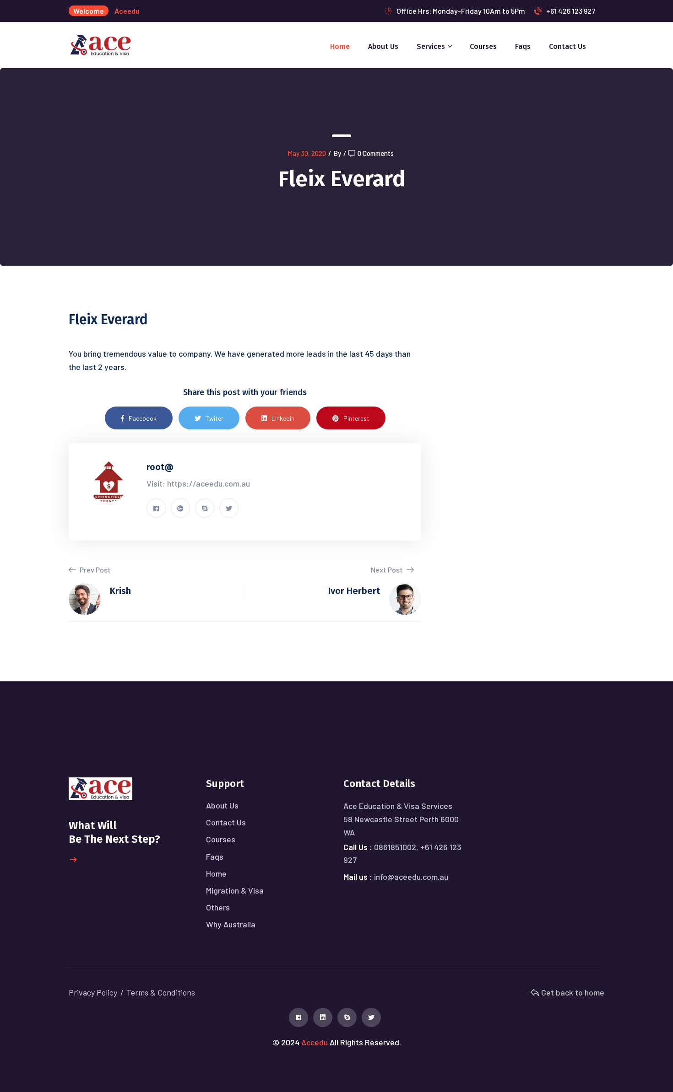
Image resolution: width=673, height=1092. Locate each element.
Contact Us (567, 46)
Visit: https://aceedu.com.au (198, 483)
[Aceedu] (100, 44)
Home (340, 46)
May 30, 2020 (307, 153)
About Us (383, 46)
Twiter (214, 418)
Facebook (143, 418)
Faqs (523, 46)
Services (431, 46)
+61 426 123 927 (570, 10)
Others (218, 907)
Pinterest (356, 418)
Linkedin (282, 418)
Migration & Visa (235, 890)
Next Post (387, 569)
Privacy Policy (93, 992)
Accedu (314, 1042)
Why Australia (230, 924)
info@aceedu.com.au (411, 877)
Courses (483, 46)
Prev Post (94, 569)
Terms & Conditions (160, 992)
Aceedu (127, 10)
